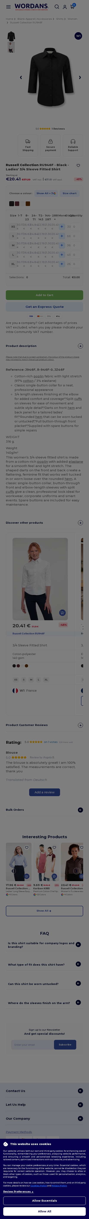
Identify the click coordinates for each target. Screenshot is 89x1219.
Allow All (44, 1211)
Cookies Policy (38, 1185)
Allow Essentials (44, 1200)
